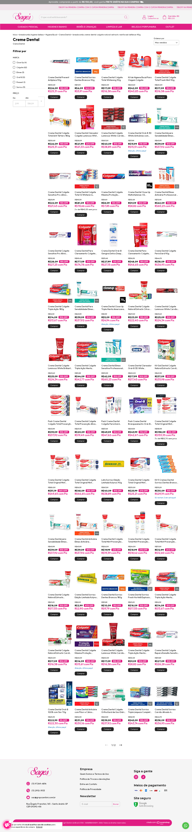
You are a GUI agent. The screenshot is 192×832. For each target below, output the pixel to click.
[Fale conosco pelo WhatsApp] (185, 825)
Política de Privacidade (90, 789)
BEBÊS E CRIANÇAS (86, 26)
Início (15, 35)
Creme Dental (65, 35)
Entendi (39, 827)
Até (27, 98)
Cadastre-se (153, 18)
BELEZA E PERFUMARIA (144, 26)
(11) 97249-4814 (39, 783)
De (14, 98)
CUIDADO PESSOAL (28, 26)
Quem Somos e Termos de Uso (94, 774)
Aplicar (41, 102)
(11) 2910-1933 (38, 790)
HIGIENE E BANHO (57, 26)
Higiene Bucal (51, 35)
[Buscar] (126, 17)
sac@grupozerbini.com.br (44, 797)
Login (150, 16)
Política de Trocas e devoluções (95, 779)
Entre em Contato (88, 784)
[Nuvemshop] (158, 824)
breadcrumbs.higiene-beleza (31, 35)
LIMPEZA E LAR (114, 26)
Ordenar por (159, 38)
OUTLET (170, 26)
